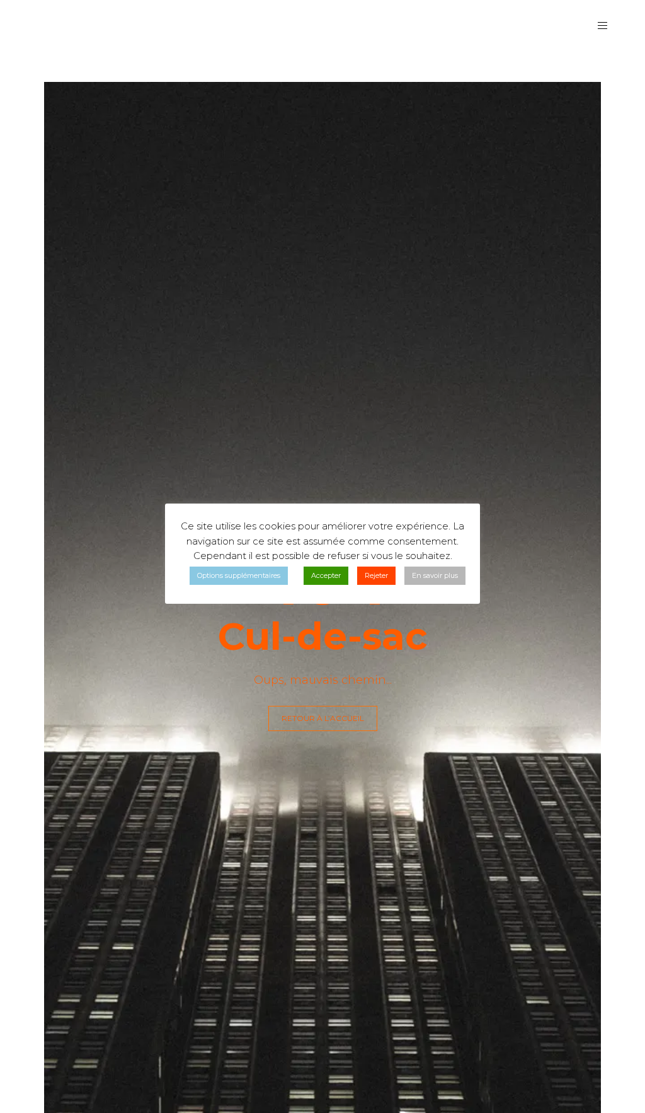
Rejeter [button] (376, 575)
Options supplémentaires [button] (238, 575)
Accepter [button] (326, 575)
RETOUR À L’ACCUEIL (323, 718)
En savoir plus (435, 575)
